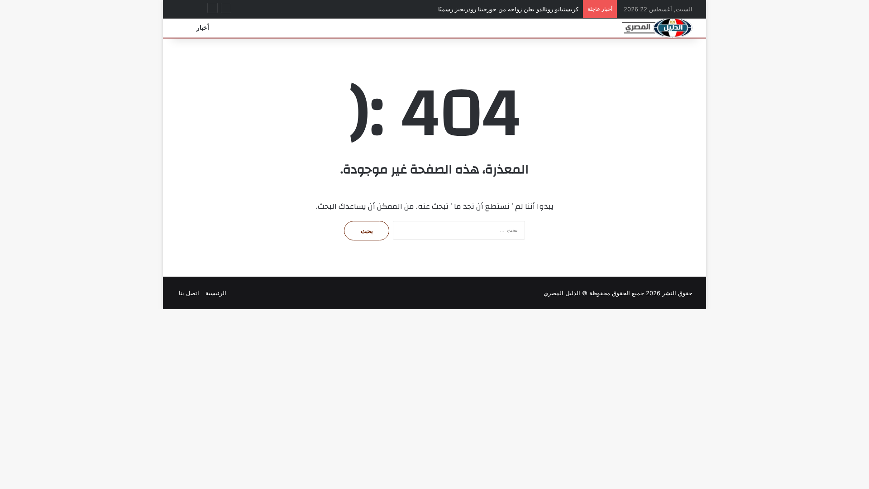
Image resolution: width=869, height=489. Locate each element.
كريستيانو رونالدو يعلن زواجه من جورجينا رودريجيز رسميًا (508, 9)
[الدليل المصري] (657, 28)
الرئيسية (215, 293)
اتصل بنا (189, 293)
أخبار (202, 27)
